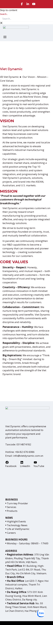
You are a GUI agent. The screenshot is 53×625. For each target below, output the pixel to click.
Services (10, 507)
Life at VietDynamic (17, 529)
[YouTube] (33, 4)
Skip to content (8, 10)
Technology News (16, 525)
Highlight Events (15, 521)
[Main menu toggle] (5, 37)
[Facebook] (22, 4)
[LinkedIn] (28, 4)
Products (11, 511)
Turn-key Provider (16, 503)
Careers (10, 532)
